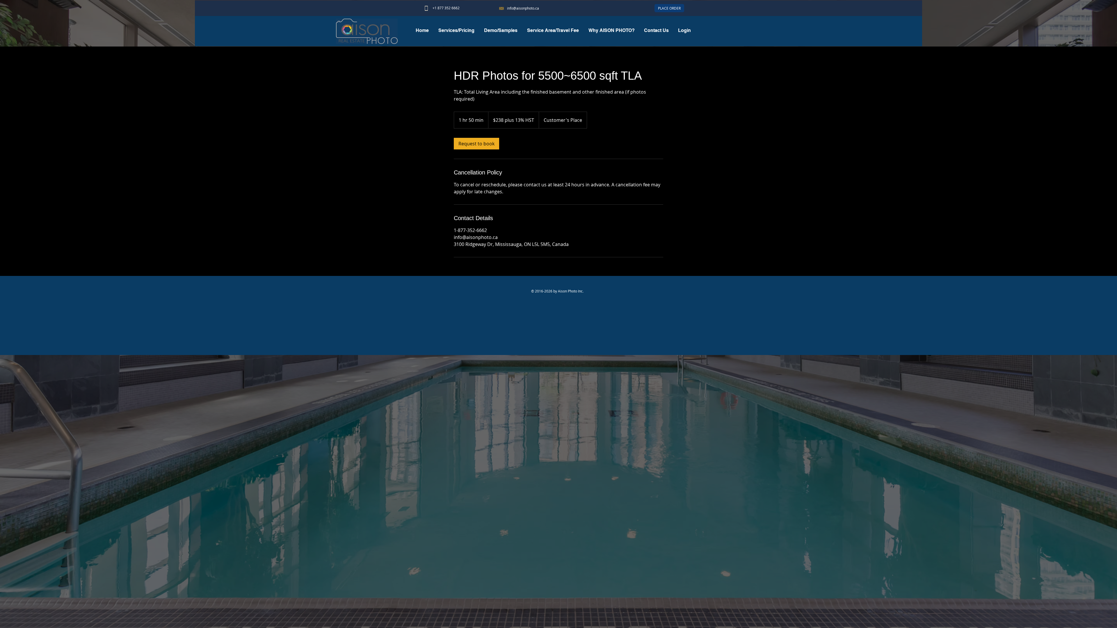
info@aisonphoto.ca (523, 8)
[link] (476, 143)
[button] (500, 30)
